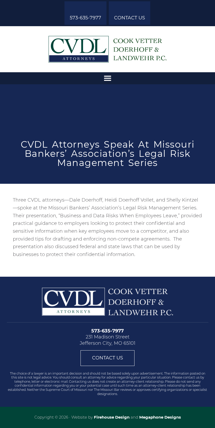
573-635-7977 (85, 18)
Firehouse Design (112, 417)
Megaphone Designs (160, 417)
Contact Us (129, 18)
